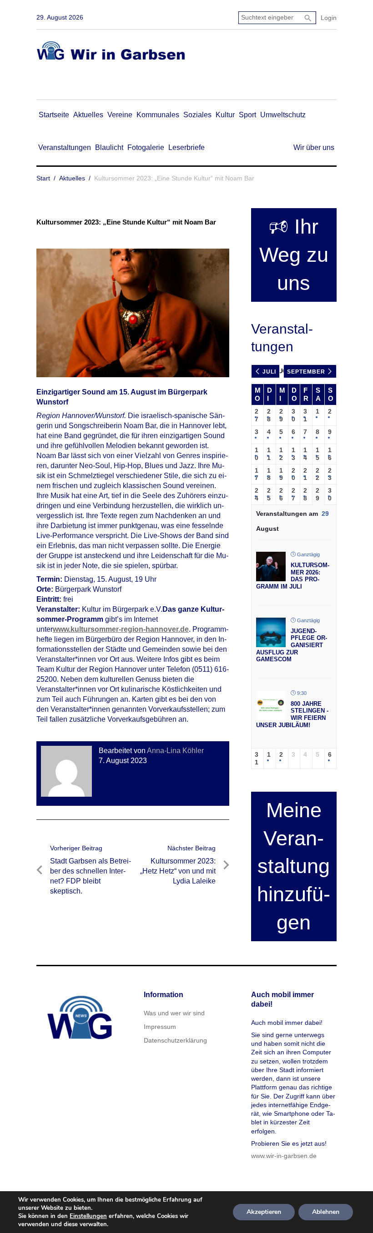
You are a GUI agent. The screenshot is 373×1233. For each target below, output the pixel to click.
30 (293, 415)
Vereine (119, 115)
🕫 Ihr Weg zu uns (293, 255)
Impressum (160, 1026)
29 (281, 415)
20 (293, 474)
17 (256, 474)
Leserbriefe (186, 147)
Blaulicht (109, 147)
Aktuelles (88, 115)
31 (305, 415)
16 (330, 453)
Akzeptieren (264, 1212)
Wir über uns (313, 147)
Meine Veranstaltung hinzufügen (293, 866)
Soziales (197, 115)
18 (269, 474)
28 (269, 415)
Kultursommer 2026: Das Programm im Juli (292, 576)
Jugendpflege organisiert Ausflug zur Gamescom (291, 645)
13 (293, 453)
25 (269, 494)
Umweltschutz (283, 115)
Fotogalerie (145, 147)
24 (256, 494)
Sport (247, 115)
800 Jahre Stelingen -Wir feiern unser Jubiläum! (292, 714)
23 (330, 474)
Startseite (54, 115)
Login (329, 17)
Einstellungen (88, 1216)
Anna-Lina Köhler (175, 750)
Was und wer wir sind (174, 1013)
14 (305, 453)
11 (269, 453)
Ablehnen (325, 1212)
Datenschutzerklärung (175, 1040)
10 (256, 453)
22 (317, 474)
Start (43, 178)
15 (317, 453)
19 (281, 474)
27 (256, 415)
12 (281, 453)
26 (281, 494)
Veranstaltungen (64, 147)
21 (305, 474)
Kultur (225, 115)
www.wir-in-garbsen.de (284, 1155)
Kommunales (157, 115)
